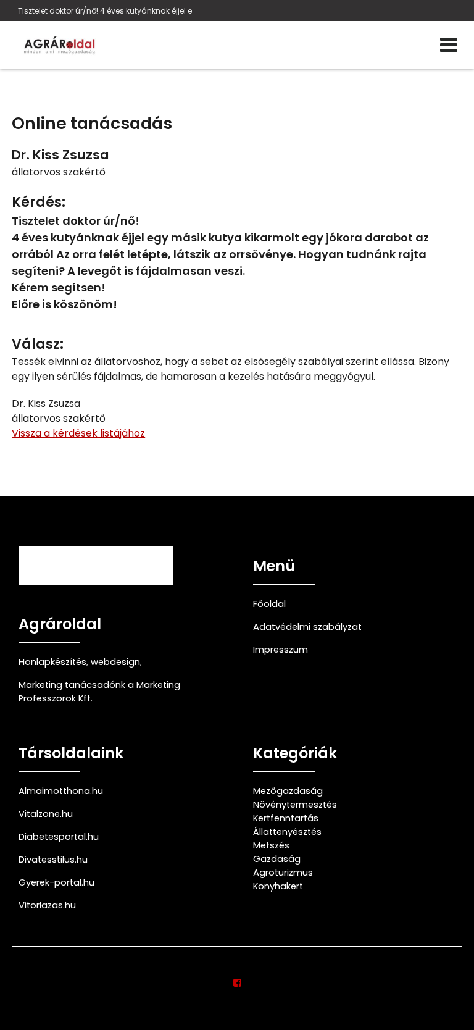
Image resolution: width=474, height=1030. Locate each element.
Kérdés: (38, 202)
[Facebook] (237, 983)
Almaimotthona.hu (61, 791)
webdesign (115, 662)
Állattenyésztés (287, 832)
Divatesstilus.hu (53, 859)
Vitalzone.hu (46, 814)
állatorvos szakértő (59, 172)
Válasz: (38, 344)
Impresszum (280, 649)
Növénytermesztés (295, 804)
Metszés (271, 845)
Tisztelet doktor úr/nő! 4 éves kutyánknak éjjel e (105, 11)
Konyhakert (278, 886)
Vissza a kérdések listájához (78, 433)
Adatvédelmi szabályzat (307, 627)
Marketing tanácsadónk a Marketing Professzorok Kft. (99, 692)
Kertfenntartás (285, 818)
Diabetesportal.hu (59, 837)
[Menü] (448, 45)
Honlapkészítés (52, 662)
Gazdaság (277, 859)
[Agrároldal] (58, 45)
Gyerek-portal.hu (56, 882)
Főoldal (269, 604)
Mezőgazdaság (288, 791)
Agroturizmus (283, 872)
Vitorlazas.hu (47, 905)
